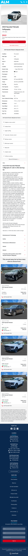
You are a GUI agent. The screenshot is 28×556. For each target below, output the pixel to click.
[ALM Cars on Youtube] (14, 428)
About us (14, 483)
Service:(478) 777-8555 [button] (15, 450)
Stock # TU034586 (5, 357)
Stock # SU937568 (5, 285)
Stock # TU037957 (5, 393)
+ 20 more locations (14, 471)
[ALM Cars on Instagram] (16, 428)
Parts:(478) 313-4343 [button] (15, 452)
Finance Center (14, 493)
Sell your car (14, 490)
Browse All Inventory (14, 41)
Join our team (13, 511)
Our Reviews (14, 500)
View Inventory (14, 479)
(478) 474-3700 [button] (15, 441)
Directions (14, 515)
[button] (21, 2)
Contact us (14, 508)
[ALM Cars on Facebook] (11, 428)
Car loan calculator (14, 486)
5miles (24, 324)
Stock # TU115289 (5, 320)
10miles (24, 360)
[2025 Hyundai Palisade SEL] (14, 274)
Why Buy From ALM (14, 497)
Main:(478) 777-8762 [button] (14, 448)
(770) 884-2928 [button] (15, 460)
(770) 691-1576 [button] (15, 467)
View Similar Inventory (14, 45)
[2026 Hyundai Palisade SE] (14, 309)
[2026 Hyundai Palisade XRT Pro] (14, 345)
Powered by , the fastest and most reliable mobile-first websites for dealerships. (14, 550)
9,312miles (23, 289)
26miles (24, 396)
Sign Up (14, 540)
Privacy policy (14, 504)
